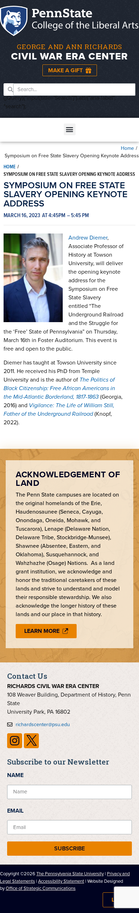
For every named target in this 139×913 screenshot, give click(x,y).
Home (127, 148)
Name (15, 775)
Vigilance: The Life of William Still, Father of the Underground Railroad (59, 409)
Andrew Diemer (87, 238)
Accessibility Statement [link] (61, 881)
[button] (70, 129)
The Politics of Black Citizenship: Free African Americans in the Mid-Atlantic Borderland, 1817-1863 (59, 388)
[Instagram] (14, 740)
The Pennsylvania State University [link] (70, 873)
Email (15, 811)
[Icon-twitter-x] (31, 740)
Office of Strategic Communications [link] (41, 888)
